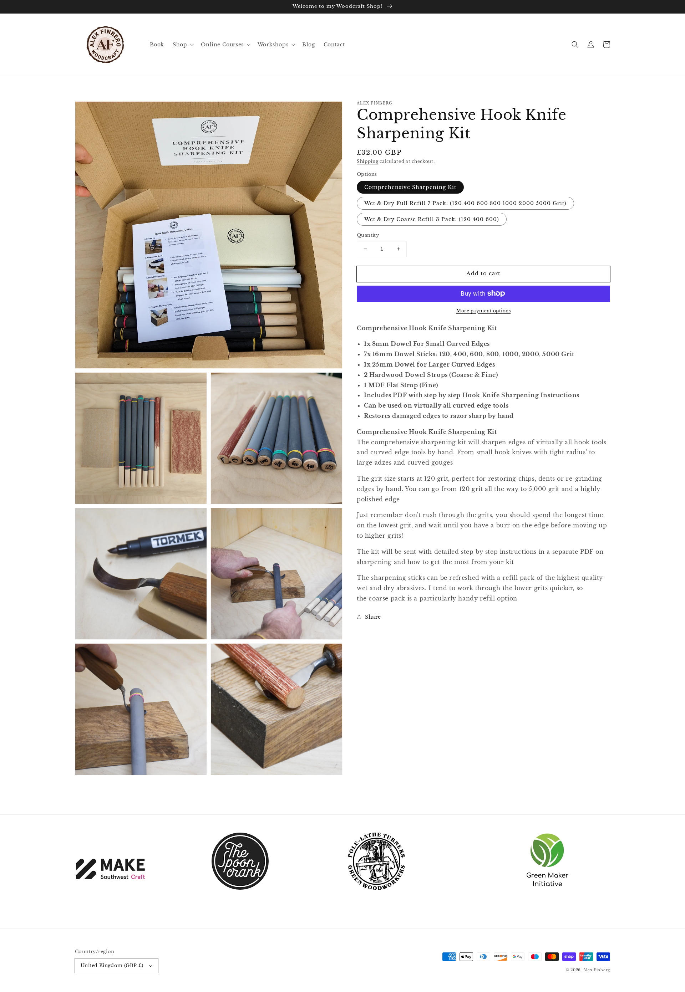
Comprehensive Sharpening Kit (410, 187)
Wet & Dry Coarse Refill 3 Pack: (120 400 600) (431, 219)
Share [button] (373, 616)
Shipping (368, 161)
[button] (575, 44)
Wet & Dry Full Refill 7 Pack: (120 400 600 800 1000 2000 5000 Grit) (465, 203)
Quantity (368, 235)
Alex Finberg (596, 970)
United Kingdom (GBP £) (112, 965)
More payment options (483, 310)
